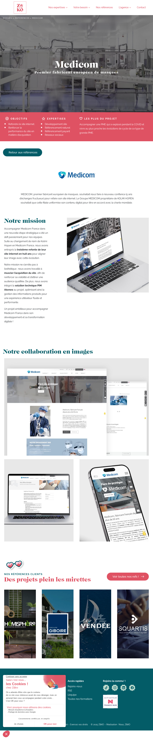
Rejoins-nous (75, 686)
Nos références (104, 7)
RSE (70, 690)
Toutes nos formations (80, 699)
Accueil (8, 18)
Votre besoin (80, 7)
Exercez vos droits (79, 724)
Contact (141, 7)
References (22, 18)
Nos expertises (56, 7)
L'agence (123, 7)
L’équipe (72, 694)
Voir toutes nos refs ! (126, 576)
